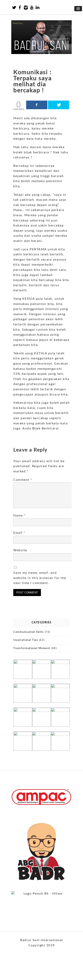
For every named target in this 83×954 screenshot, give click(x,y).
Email (19, 532)
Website (20, 550)
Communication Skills (28, 632)
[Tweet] (58, 105)
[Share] (36, 105)
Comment (22, 479)
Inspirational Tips (25, 640)
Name (19, 515)
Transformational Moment (31, 648)
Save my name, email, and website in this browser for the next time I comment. (39, 578)
